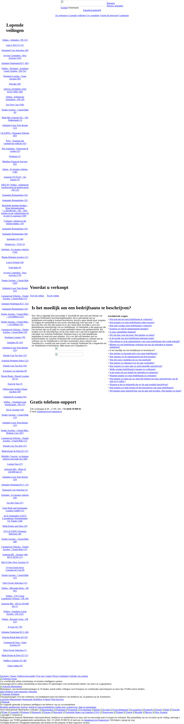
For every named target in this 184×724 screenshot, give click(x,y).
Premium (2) (15, 156)
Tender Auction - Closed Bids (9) (14, 111)
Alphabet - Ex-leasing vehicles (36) (15, 496)
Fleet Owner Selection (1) (15, 650)
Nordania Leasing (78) (15, 337)
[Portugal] (24, 712)
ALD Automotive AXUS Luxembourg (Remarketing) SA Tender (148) (15, 518)
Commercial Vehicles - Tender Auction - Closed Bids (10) (15, 330)
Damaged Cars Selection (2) (15, 490)
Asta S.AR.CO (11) (15, 45)
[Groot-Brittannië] (119, 709)
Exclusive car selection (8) (15, 371)
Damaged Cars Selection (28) (15, 50)
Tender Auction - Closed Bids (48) (14, 540)
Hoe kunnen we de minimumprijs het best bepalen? (133, 356)
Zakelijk (87, 10)
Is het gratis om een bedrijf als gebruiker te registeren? (134, 372)
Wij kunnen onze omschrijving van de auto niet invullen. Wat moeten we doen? (145, 391)
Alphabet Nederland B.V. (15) (15, 485)
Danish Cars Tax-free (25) (15, 355)
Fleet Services (57, 699)
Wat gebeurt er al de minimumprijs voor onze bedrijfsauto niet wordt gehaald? (145, 341)
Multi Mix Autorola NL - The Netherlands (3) (15, 118)
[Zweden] (105, 709)
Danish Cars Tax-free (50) (15, 366)
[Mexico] (147, 712)
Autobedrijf (96, 10)
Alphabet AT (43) (15, 342)
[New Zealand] (160, 712)
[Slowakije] (56, 712)
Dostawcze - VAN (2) (15, 244)
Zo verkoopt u (61, 15)
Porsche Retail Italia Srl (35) (15, 637)
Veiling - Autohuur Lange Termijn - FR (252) (15, 612)
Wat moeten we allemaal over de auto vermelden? (132, 363)
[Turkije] (128, 712)
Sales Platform (6, 691)
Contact (48, 676)
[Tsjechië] (175, 709)
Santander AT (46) (15, 239)
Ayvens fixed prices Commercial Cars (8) (14, 568)
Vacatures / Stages (8, 676)
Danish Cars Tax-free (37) (15, 446)
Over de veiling (37, 295)
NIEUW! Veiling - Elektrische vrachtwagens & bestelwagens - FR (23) (15, 187)
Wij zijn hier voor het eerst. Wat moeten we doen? (132, 335)
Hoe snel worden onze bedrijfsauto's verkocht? (131, 325)
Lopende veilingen (77, 15)
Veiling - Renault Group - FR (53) (15, 620)
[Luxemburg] (135, 709)
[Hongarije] (35, 712)
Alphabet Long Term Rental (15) (15, 423)
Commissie (124, 15)
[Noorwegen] (106, 712)
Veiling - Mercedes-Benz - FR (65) (15, 589)
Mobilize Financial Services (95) (14, 162)
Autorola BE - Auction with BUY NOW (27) (15, 555)
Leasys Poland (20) (15, 262)
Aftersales (32, 691)
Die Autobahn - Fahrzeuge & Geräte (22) (15, 149)
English (64, 7)
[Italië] (165, 709)
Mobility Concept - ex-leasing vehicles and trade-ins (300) (14, 457)
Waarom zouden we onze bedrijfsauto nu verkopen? (133, 375)
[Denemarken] (46, 709)
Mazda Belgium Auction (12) (15, 257)
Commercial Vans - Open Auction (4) (14, 643)
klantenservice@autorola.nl (49, 411)
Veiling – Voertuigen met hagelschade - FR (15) (15, 403)
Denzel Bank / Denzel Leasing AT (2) (15, 377)
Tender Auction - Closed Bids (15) (14, 416)
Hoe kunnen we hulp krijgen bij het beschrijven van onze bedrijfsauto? (142, 387)
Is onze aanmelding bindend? (123, 332)
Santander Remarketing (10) (15, 309)
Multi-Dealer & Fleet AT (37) (15, 451)
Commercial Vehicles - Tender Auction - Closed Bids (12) (15, 439)
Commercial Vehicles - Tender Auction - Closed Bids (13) (15, 297)
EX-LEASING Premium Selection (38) (15, 532)
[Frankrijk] (147, 709)
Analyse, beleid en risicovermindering (37, 707)
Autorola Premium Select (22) (14, 360)
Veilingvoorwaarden (26, 676)
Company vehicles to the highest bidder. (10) (15, 222)
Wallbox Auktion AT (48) (14, 660)
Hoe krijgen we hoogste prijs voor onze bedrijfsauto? (134, 353)
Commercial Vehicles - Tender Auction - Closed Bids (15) (15, 548)
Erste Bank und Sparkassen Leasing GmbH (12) (14, 509)
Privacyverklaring (60, 676)
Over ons (40, 676)
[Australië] (13, 712)
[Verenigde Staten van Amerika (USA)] (81, 712)
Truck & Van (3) (14, 384)
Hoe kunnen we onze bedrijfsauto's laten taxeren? (132, 322)
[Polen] (3, 712)
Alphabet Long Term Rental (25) (15, 289)
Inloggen (111, 3)
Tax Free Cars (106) (15, 104)
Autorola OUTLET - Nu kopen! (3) (15, 178)
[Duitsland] (59, 709)
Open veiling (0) (14, 666)
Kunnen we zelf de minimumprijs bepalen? (129, 329)
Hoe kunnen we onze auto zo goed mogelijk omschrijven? (136, 366)
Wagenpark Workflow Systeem (36, 699)
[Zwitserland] (84, 709)
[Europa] (46, 712)
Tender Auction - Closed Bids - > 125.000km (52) (15, 323)
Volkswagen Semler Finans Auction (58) (15, 390)
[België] (96, 709)
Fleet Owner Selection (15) (15, 583)
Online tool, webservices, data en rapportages (75, 707)
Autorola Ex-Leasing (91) (15, 397)
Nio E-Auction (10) (15, 410)
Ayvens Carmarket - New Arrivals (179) (15, 274)
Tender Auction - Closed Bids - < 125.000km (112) (15, 315)
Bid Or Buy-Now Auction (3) (14, 562)
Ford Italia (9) (15, 267)
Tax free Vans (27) (14, 503)
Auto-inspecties (21, 691)
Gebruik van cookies (78, 676)
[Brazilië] (137, 712)
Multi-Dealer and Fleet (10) (14, 526)
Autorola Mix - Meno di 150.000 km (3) (15, 470)
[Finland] (118, 712)
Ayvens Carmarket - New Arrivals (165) (15, 56)
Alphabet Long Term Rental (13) (15, 126)
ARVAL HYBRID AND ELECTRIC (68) (14, 90)
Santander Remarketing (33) (15, 229)
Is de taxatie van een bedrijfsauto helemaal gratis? (132, 338)
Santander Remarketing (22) (15, 200)
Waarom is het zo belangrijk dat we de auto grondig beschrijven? (139, 384)
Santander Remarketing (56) (15, 195)
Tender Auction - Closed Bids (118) (14, 281)
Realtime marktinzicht (10, 707)
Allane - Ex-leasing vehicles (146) (15, 170)
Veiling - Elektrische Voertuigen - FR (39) (14, 98)
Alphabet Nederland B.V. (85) (15, 63)
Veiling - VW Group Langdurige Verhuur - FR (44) (15, 597)
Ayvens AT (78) (15, 627)
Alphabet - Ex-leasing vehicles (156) (15, 250)
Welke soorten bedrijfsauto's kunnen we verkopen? (133, 369)
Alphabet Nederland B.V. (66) (15, 632)
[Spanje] (157, 709)
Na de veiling (53, 295)
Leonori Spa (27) (15, 464)
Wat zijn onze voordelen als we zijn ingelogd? (130, 360)
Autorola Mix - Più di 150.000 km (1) (15, 604)
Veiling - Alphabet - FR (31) (15, 40)
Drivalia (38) (15, 84)
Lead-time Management (11, 699)
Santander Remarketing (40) (15, 234)
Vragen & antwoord (109, 15)
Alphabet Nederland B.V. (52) (15, 304)
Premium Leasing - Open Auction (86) (14, 77)
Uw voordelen (92, 15)
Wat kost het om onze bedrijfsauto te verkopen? (131, 319)
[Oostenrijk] (71, 709)
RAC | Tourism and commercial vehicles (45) (15, 142)
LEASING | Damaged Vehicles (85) (15, 134)
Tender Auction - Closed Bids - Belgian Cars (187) (15, 431)
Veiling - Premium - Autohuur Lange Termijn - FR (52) (14, 69)
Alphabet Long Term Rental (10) (15, 478)
